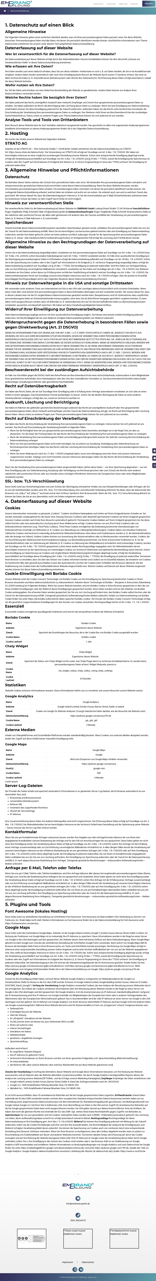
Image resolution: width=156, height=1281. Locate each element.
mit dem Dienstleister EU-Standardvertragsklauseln (83, 1102)
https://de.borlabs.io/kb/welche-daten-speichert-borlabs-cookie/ (59, 599)
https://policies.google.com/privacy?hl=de (90, 716)
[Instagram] (75, 1269)
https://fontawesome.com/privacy (21, 923)
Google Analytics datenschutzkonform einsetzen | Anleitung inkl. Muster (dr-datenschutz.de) (67, 1151)
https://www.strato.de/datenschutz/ (26, 152)
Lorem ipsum (11, 781)
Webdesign (83, 1277)
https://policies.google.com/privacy (99, 764)
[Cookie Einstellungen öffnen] (5, 1278)
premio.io (111, 664)
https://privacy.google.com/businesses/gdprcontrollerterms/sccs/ (101, 966)
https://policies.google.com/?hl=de (112, 1148)
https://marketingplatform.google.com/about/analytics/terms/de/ (53, 1148)
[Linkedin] (81, 1269)
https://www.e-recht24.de (132, 1151)
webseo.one (92, 1277)
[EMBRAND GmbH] (5, 11)
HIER (17, 1144)
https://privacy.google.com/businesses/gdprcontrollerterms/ (34, 966)
